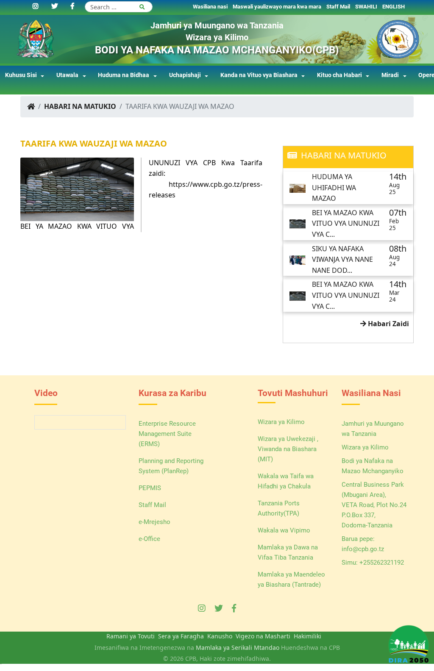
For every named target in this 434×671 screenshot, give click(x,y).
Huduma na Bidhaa (123, 75)
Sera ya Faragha (181, 636)
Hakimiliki (307, 636)
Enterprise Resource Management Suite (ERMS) (167, 434)
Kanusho (219, 636)
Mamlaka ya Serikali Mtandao (237, 647)
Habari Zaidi (387, 323)
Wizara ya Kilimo (281, 422)
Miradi (390, 75)
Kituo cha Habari (339, 75)
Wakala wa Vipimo (284, 530)
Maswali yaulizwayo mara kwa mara (277, 6)
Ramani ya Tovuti (130, 636)
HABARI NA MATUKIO (80, 106)
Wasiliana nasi (210, 6)
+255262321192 (381, 562)
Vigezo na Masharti (263, 636)
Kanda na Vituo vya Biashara (259, 75)
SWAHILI (366, 6)
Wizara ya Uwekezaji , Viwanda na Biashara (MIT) (288, 449)
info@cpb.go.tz (363, 549)
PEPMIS (150, 488)
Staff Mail (338, 6)
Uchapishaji (185, 75)
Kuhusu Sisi (21, 75)
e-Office (149, 539)
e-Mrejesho (154, 522)
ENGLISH (393, 6)
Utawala (67, 75)
